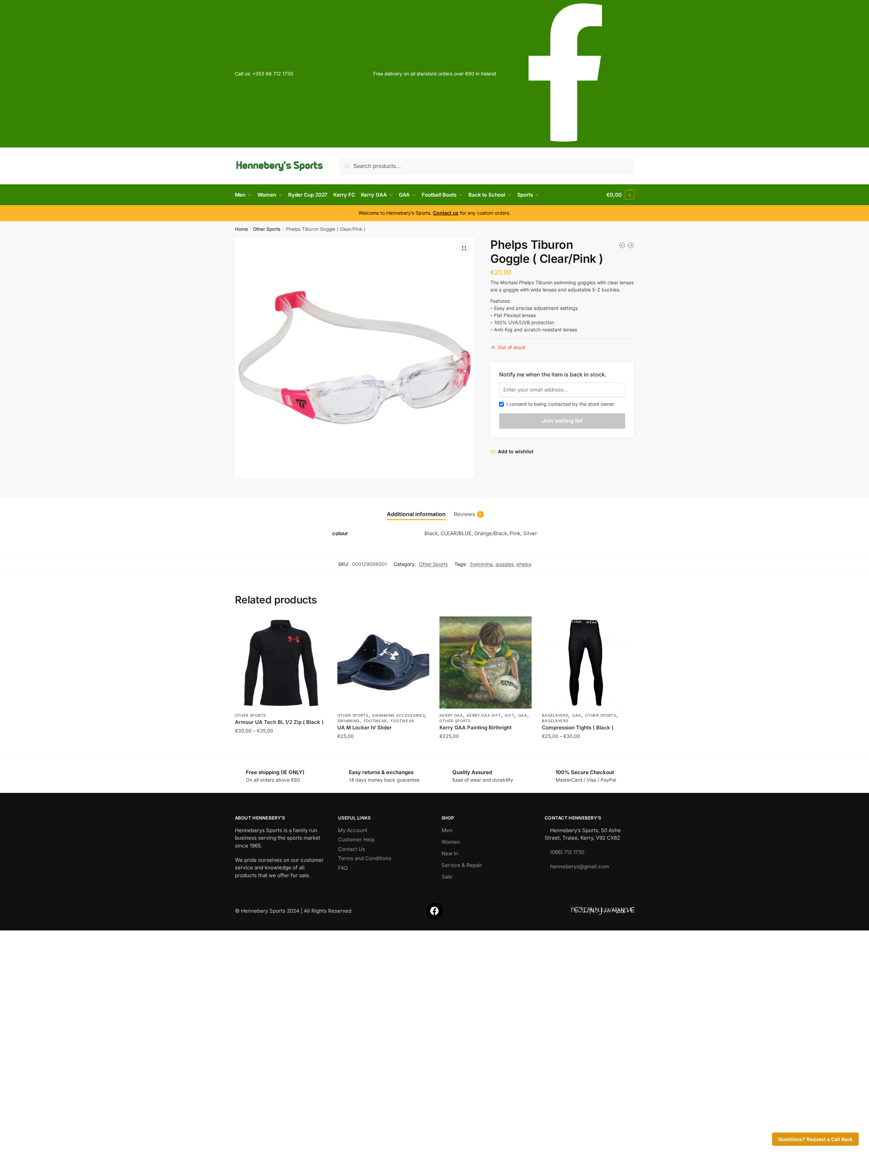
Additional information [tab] (416, 514)
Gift (509, 715)
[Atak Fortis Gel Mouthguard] (630, 245)
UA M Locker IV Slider (364, 727)
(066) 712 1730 (567, 852)
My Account (352, 830)
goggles (504, 564)
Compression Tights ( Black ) (578, 727)
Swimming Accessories (398, 715)
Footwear (375, 720)
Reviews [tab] (464, 514)
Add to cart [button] (486, 750)
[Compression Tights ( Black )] (588, 662)
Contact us (446, 213)
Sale (446, 876)
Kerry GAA (451, 715)
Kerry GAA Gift (484, 715)
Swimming (481, 564)
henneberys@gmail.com (579, 866)
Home (241, 229)
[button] (464, 248)
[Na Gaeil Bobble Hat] (622, 245)
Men (446, 830)
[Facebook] (434, 911)
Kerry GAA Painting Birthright (475, 727)
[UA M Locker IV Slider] (383, 662)
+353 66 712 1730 (272, 73)
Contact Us (351, 849)
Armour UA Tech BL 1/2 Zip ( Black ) (279, 722)
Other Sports (266, 229)
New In (449, 853)
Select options (281, 750)
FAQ (343, 868)
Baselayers (555, 715)
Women (450, 842)
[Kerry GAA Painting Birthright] (485, 662)
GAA (522, 715)
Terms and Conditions (364, 858)
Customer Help (356, 839)
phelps (523, 564)
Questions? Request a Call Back (815, 1139)
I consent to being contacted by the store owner (559, 404)
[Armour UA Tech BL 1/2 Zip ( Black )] (281, 662)
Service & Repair (461, 865)
